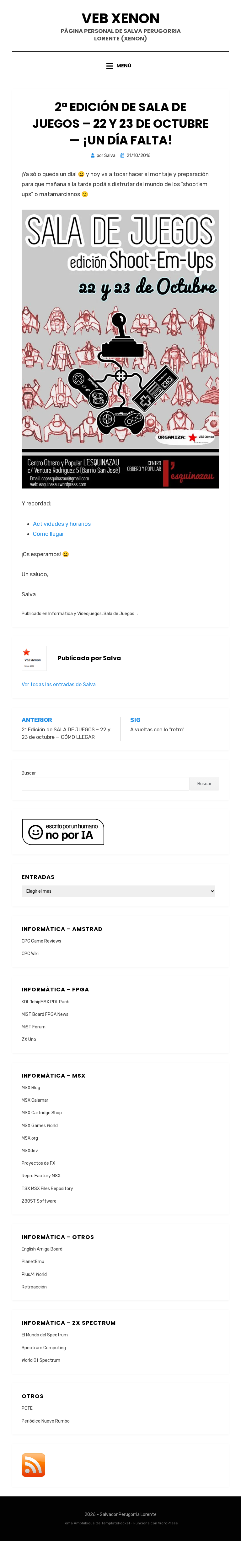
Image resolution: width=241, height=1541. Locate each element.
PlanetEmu (33, 1261)
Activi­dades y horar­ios (62, 523)
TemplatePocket (115, 1523)
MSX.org (30, 1138)
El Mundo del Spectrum (45, 1335)
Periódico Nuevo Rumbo (46, 1421)
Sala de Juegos (119, 613)
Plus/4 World (34, 1274)
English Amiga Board (42, 1249)
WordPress (168, 1523)
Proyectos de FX (38, 1163)
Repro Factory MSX (41, 1175)
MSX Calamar (35, 1100)
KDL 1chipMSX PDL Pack (45, 1002)
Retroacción (34, 1287)
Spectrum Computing (44, 1347)
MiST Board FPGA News (45, 1014)
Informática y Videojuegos (75, 613)
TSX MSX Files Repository (47, 1188)
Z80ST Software (39, 1201)
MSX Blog (31, 1087)
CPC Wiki (30, 953)
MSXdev (30, 1150)
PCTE (27, 1408)
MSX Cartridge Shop (42, 1112)
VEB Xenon (121, 18)
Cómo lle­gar (48, 533)
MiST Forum (34, 1027)
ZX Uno (29, 1039)
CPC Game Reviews (41, 941)
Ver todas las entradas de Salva (59, 684)
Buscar (29, 773)
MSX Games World (40, 1125)
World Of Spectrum (41, 1360)
